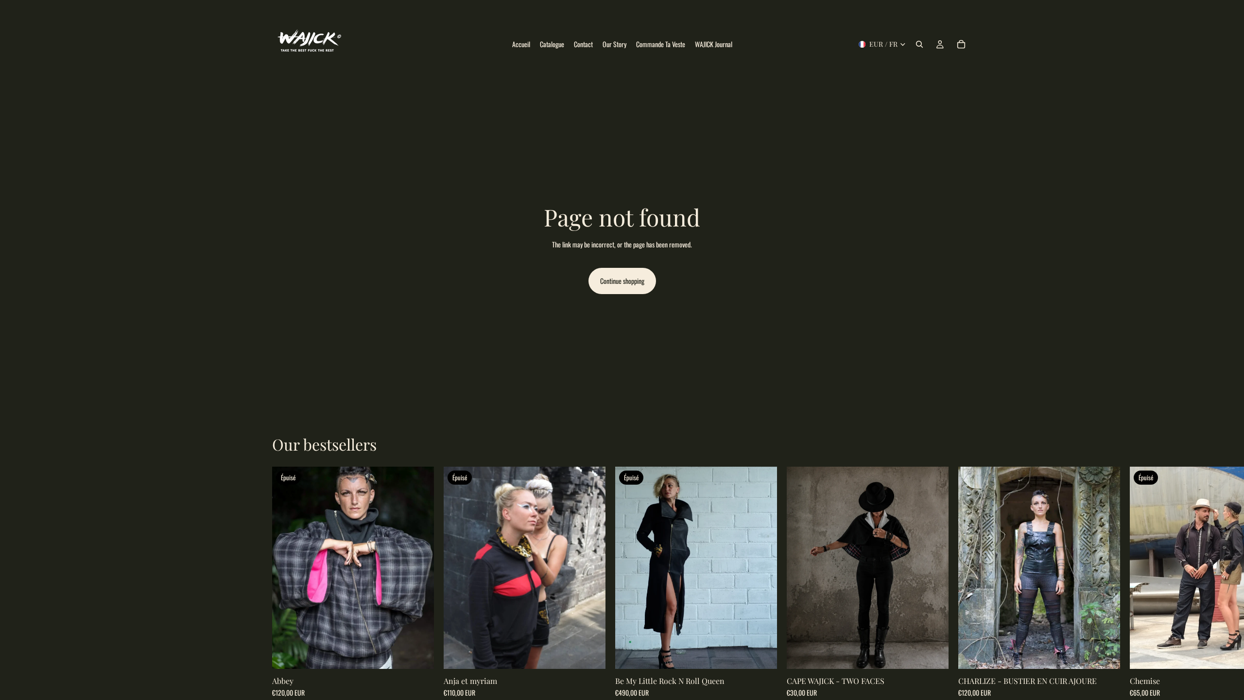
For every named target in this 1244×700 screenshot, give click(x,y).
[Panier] (961, 44)
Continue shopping (622, 281)
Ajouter (941, 653)
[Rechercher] (919, 44)
